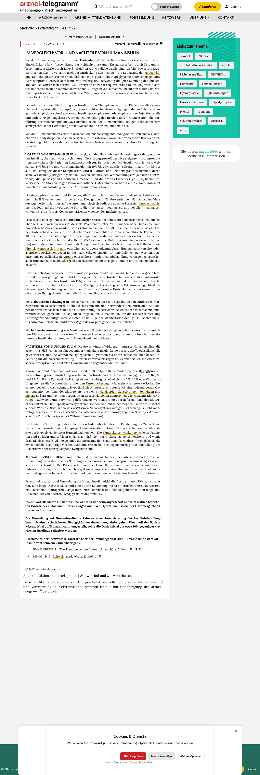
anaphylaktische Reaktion (196, 65)
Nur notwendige (161, 756)
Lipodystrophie (149, 203)
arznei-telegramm (48, 569)
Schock (46, 240)
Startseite (27, 28)
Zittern (30, 395)
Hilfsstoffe (147, 244)
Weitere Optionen (191, 756)
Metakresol (44, 248)
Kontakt (226, 17)
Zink (183, 130)
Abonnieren (207, 6)
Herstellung (60, 126)
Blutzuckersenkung (63, 285)
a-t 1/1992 (69, 28)
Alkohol (117, 490)
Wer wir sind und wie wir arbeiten (106, 576)
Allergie (30, 236)
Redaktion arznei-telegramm (55, 576)
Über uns (198, 17)
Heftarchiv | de (48, 28)
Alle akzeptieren (133, 756)
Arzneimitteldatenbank (98, 17)
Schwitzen (147, 391)
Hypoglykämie (189, 93)
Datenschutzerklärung (142, 762)
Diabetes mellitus (141, 105)
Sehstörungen (128, 391)
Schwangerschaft (81, 461)
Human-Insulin (212, 84)
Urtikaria (130, 236)
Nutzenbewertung (61, 359)
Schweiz (58, 556)
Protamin (60, 248)
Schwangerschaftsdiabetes (122, 330)
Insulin (83, 105)
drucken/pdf (151, 43)
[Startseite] (29, 17)
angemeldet (208, 151)
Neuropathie (56, 490)
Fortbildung (142, 17)
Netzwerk (171, 17)
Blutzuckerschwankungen (121, 432)
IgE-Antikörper (217, 93)
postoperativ (115, 334)
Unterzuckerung (97, 383)
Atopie (68, 256)
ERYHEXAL (218, 74)
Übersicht (29, 44)
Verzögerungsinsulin (64, 175)
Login (234, 6)
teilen (118, 43)
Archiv (51, 17)
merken (133, 43)
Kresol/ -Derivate (192, 102)
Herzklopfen (108, 391)
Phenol (30, 248)
